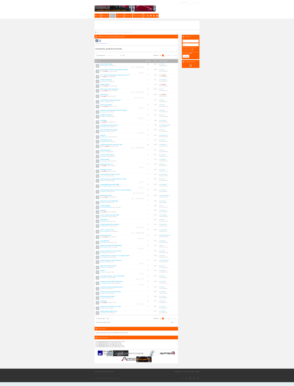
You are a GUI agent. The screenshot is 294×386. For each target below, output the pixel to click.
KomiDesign (117, 378)
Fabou (162, 219)
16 (136, 147)
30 (138, 67)
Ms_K (103, 267)
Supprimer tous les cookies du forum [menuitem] (184, 371)
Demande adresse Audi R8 (107, 296)
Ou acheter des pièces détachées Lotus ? (111, 287)
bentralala (163, 79)
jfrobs (162, 104)
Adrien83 (104, 126)
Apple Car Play (104, 94)
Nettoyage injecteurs (106, 140)
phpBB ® (102, 378)
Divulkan (104, 221)
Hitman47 (105, 247)
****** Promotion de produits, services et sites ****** (115, 75)
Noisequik (163, 224)
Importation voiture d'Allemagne (109, 201)
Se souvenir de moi (187, 49)
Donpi (103, 288)
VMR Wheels (103, 301)
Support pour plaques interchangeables (111, 245)
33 (143, 67)
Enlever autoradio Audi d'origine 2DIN (110, 291)
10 (143, 92)
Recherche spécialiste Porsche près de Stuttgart (113, 110)
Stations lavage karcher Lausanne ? (110, 224)
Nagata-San (105, 226)
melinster (104, 312)
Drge (103, 298)
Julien (162, 100)
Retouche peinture (105, 150)
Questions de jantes (105, 235)
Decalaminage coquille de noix (108, 311)
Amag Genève (104, 219)
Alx (161, 205)
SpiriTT (103, 116)
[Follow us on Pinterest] (194, 378)
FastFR (162, 276)
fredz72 (163, 281)
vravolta (163, 190)
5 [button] (170, 55)
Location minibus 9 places (107, 154)
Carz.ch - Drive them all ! (107, 230)
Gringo (162, 169)
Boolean (163, 240)
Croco (103, 176)
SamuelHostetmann (106, 283)
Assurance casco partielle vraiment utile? (111, 281)
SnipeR (162, 251)
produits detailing (105, 205)
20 (143, 147)
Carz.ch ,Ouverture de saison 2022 (109, 215)
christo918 (104, 242)
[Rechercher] (195, 2)
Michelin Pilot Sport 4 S (106, 164)
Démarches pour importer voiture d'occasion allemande (115, 190)
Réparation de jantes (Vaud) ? (108, 266)
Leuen (104, 131)
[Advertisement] (147, 25)
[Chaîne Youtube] (197, 378)
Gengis (103, 112)
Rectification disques (106, 79)
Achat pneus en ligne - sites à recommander (112, 276)
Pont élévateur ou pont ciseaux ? (109, 125)
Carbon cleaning (104, 159)
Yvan (162, 64)
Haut (198, 371)
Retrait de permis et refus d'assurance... (111, 260)
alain (103, 308)
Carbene (163, 210)
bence (162, 164)
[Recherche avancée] (198, 2)
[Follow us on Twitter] (186, 378)
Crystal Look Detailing (106, 64)
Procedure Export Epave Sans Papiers (110, 100)
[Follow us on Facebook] (182, 378)
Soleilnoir (163, 159)
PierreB (105, 65)
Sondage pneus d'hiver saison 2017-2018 (111, 144)
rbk (162, 89)
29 (136, 67)
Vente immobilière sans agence (109, 129)
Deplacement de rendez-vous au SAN (110, 306)
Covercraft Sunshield (106, 104)
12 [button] (174, 55)
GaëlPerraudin (164, 260)
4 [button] (168, 55)
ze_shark (105, 71)
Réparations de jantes (106, 195)
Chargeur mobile (104, 84)
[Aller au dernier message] (166, 79)
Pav (103, 101)
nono (103, 262)
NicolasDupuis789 (165, 125)
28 (136, 232)
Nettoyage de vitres (105, 169)
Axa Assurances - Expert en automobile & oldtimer (114, 69)
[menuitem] (120, 16)
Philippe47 (163, 144)
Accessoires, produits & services (108, 48)
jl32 (162, 245)
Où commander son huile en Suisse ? (110, 174)
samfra (104, 191)
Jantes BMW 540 (104, 241)
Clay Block (103, 210)
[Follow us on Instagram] (190, 378)
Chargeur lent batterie (106, 115)
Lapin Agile (104, 216)
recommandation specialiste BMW (109, 184)
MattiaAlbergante (165, 235)
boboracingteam (165, 195)
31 (141, 232)
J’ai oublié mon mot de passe (189, 47)
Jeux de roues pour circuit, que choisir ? (111, 251)
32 (141, 67)
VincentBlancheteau (106, 186)
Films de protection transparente (109, 89)
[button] (160, 55)
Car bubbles (103, 120)
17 (138, 147)
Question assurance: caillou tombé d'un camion (113, 179)
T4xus (103, 202)
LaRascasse (105, 137)
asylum (104, 81)
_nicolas (104, 156)
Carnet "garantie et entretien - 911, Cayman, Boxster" (115, 255)
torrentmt (163, 120)
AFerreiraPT (164, 174)
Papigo (103, 252)
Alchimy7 (102, 270)
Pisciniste (102, 135)
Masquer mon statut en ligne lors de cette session (190, 52)
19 (141, 147)
